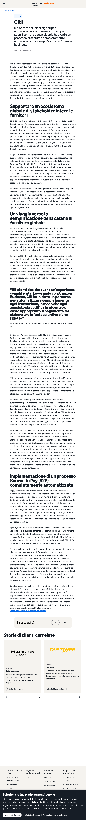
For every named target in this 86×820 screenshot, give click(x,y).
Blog (27, 777)
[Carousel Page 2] (46, 697)
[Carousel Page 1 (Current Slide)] (39, 697)
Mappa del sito (49, 785)
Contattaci (48, 777)
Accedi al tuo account (70, 784)
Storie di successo (13, 784)
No (65, 622)
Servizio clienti (49, 781)
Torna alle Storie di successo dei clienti (28, 610)
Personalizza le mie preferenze (55, 815)
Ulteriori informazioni (15, 689)
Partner (9, 788)
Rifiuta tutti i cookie (32, 815)
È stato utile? (25, 622)
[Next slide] (79, 696)
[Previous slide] (6, 696)
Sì (55, 622)
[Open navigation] (3, 3)
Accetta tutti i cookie (12, 815)
